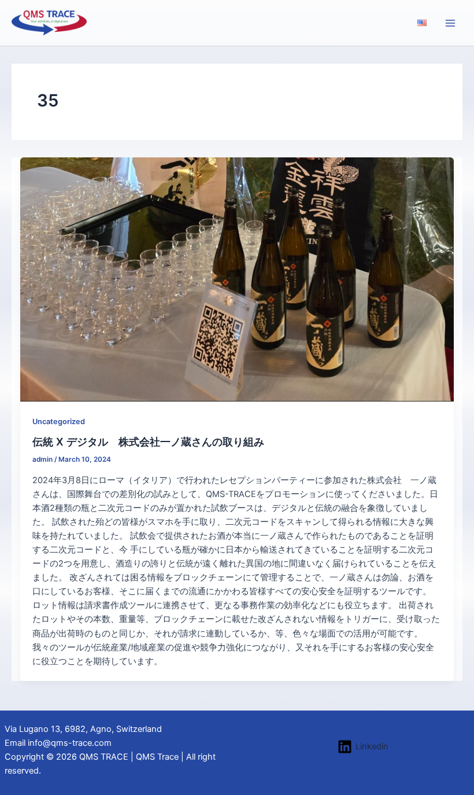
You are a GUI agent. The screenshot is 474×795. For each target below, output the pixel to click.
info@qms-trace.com (70, 743)
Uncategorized (58, 421)
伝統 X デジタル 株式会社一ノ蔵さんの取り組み (148, 441)
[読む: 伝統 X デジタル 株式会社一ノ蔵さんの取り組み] (237, 279)
